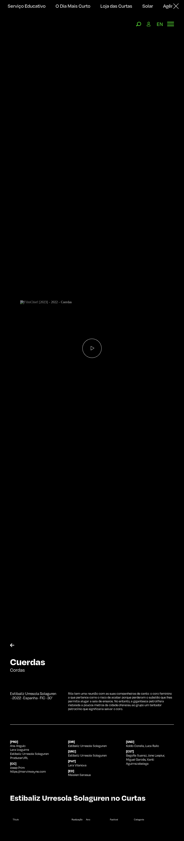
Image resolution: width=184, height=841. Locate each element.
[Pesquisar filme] (138, 24)
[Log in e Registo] (148, 24)
